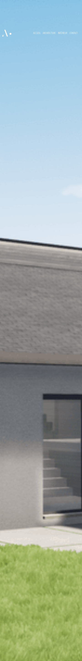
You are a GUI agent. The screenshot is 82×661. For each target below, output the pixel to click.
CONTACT (73, 33)
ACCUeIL (37, 33)
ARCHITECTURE (49, 33)
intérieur (62, 33)
